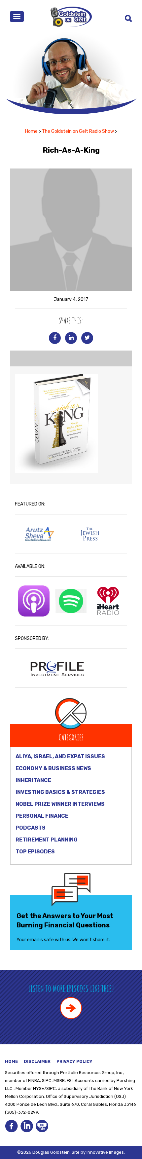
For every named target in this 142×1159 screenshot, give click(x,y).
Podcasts (31, 828)
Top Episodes (35, 851)
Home (31, 131)
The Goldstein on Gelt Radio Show (78, 131)
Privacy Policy (74, 1061)
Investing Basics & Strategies (60, 792)
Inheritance (33, 780)
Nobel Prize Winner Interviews (60, 804)
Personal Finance (42, 816)
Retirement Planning (47, 840)
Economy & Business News (53, 768)
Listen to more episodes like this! (71, 988)
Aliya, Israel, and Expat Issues (60, 756)
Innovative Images (105, 1152)
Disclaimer (37, 1061)
